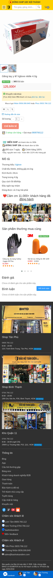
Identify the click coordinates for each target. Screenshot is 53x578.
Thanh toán (7, 484)
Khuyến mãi (7, 504)
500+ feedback (11, 534)
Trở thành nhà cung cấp (13, 492)
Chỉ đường (37, 349)
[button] (21, 271)
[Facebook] (4, 510)
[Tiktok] (9, 510)
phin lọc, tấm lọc (38, 97)
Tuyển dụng (7, 496)
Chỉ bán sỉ (10, 126)
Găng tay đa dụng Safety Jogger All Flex (12, 260)
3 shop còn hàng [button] (14, 133)
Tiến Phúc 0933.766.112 (16, 546)
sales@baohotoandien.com (17, 554)
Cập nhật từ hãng (10, 500)
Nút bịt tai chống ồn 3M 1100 (38, 259)
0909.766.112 (7, 343)
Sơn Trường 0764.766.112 (17, 526)
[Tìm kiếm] (38, 7)
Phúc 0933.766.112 (43, 103)
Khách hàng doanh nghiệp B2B (16, 475)
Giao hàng (6, 479)
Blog (4, 459)
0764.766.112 (7, 393)
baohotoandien (12, 530)
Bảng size (6, 471)
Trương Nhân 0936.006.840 (18, 550)
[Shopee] (18, 510)
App (4, 463)
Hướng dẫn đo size (12, 114)
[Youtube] (13, 510)
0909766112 (37, 133)
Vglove (18, 165)
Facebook (11, 575)
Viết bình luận (43, 288)
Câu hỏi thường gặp (11, 467)
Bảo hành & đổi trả (10, 488)
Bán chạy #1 (43, 236)
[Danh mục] (4, 7)
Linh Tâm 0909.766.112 (16, 522)
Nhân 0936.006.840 (22, 103)
